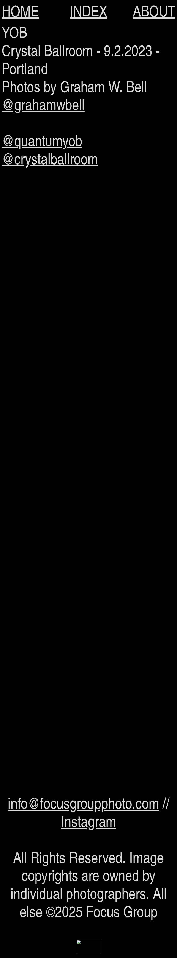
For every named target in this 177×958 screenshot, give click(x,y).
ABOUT (154, 10)
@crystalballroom (50, 158)
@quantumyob (42, 140)
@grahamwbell (43, 104)
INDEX (88, 10)
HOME (20, 10)
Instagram (88, 820)
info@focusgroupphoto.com (83, 802)
